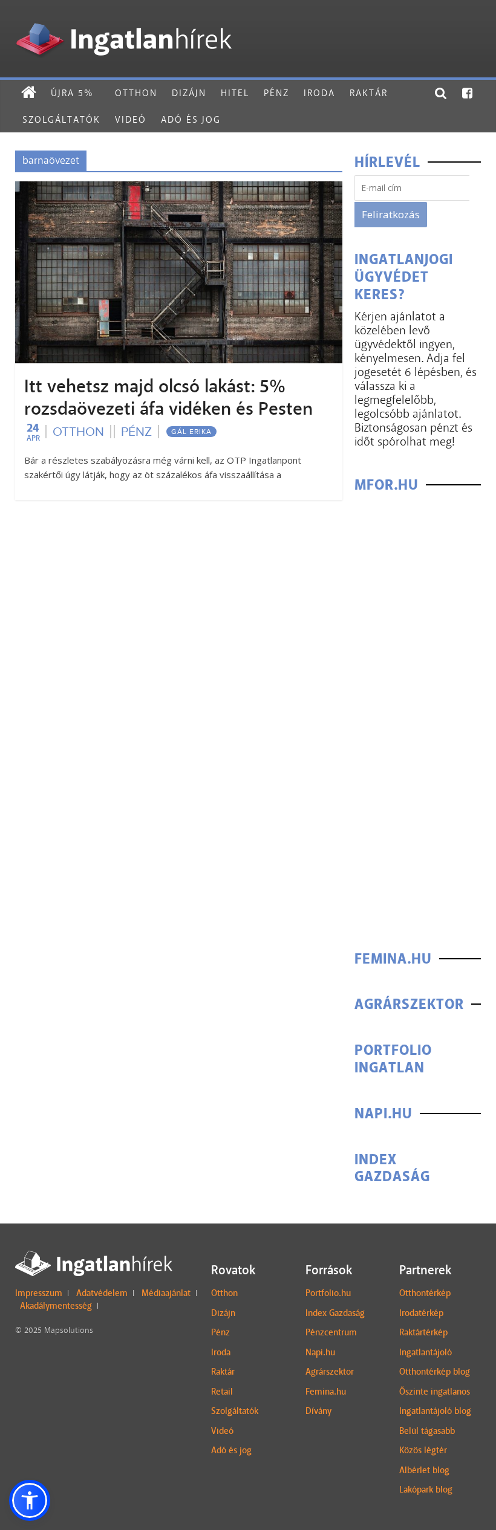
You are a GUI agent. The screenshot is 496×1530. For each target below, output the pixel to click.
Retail (222, 1391)
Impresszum (38, 1293)
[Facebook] (468, 93)
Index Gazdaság (335, 1313)
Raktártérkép (423, 1332)
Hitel (235, 93)
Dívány (318, 1410)
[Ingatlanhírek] (123, 19)
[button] (29, 1500)
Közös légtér (423, 1450)
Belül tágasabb (427, 1430)
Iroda (319, 93)
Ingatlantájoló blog (435, 1410)
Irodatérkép (421, 1313)
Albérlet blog (424, 1470)
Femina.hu (325, 1391)
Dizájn (189, 93)
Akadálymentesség (56, 1305)
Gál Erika (191, 431)
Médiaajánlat (166, 1293)
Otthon (136, 93)
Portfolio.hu (328, 1293)
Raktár (369, 93)
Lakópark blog (425, 1489)
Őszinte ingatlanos (434, 1391)
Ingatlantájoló (425, 1352)
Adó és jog (191, 119)
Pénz (276, 93)
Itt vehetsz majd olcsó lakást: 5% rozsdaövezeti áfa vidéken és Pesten (168, 397)
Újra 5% (72, 93)
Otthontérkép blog (434, 1371)
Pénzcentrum (331, 1332)
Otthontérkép (425, 1293)
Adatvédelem (102, 1293)
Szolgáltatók (61, 119)
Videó (130, 119)
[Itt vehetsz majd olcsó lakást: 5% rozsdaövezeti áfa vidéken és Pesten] (178, 189)
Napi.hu (320, 1352)
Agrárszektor (329, 1371)
